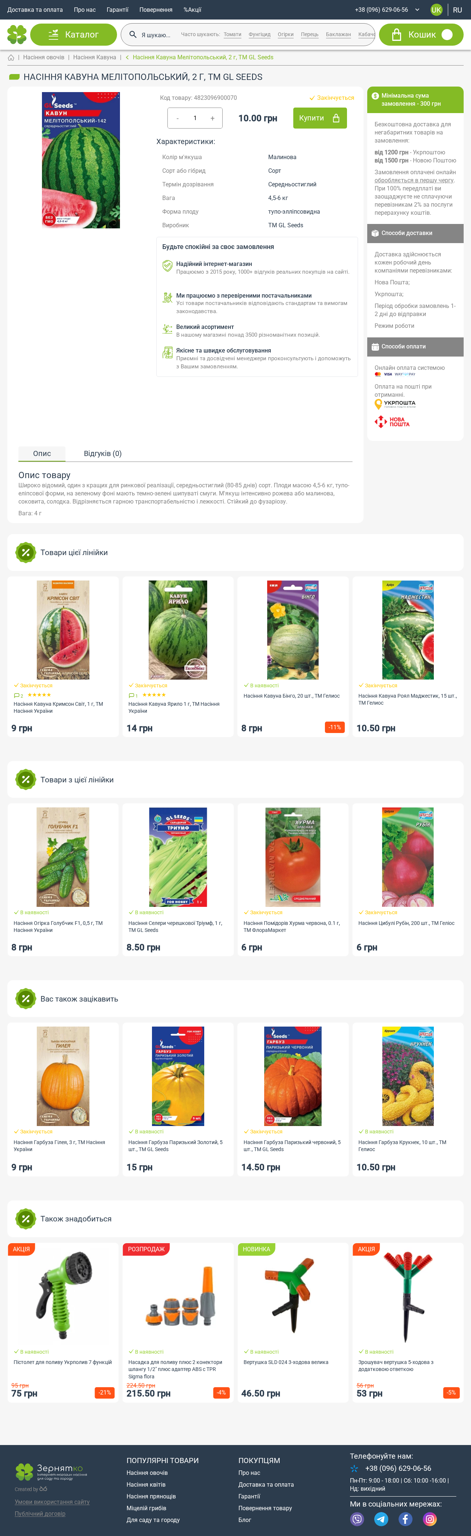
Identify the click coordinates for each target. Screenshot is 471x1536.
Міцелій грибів (146, 1508)
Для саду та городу (153, 1519)
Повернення (156, 9)
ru (457, 9)
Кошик (422, 34)
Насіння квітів (146, 1484)
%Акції (192, 9)
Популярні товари (163, 1460)
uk (436, 9)
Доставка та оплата (35, 9)
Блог (244, 1519)
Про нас (85, 9)
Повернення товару (265, 1508)
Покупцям (259, 1460)
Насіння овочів (43, 57)
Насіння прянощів (151, 1496)
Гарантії (117, 9)
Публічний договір (40, 1513)
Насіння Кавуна (94, 57)
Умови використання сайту (52, 1501)
